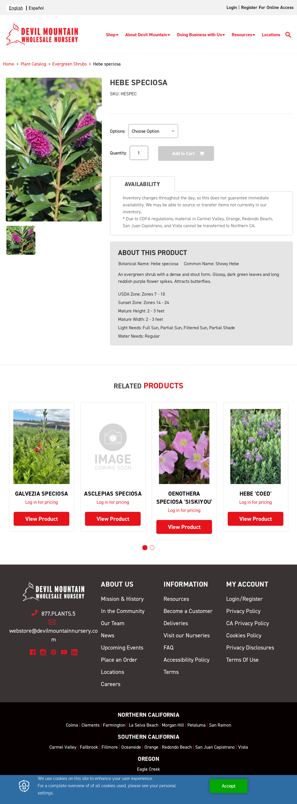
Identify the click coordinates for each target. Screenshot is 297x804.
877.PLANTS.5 (58, 613)
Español (36, 8)
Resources (242, 35)
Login (232, 7)
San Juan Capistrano (215, 747)
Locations (271, 35)
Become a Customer (188, 611)
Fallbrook (89, 747)
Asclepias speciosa (113, 493)
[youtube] (64, 652)
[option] (36, 8)
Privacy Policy (243, 611)
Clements (90, 725)
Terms (171, 672)
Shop (110, 35)
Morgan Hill (173, 725)
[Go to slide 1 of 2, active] (145, 547)
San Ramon (220, 725)
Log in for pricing (41, 502)
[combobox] (16, 8)
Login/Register (244, 599)
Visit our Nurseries (187, 635)
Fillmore (110, 747)
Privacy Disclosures (250, 647)
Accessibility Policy (186, 659)
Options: (117, 131)
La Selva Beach (143, 725)
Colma (72, 725)
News (107, 635)
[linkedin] (74, 652)
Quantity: (118, 153)
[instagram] (43, 652)
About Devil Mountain (146, 35)
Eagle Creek (148, 769)
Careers (110, 684)
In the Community (122, 611)
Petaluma (196, 725)
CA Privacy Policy (247, 623)
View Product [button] (41, 519)
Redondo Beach (177, 747)
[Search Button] (288, 36)
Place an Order (119, 659)
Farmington (114, 725)
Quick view (41, 446)
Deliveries (176, 623)
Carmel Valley (62, 747)
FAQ (168, 647)
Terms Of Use (242, 659)
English (16, 8)
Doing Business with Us (199, 35)
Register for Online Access (267, 7)
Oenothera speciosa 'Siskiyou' (184, 497)
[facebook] (33, 652)
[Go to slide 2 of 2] (152, 547)
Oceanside (131, 747)
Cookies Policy (243, 635)
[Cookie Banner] (148, 789)
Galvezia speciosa (41, 493)
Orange (151, 747)
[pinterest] (53, 652)
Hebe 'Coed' (256, 493)
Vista (243, 747)
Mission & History (122, 599)
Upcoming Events (122, 647)
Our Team (112, 623)
